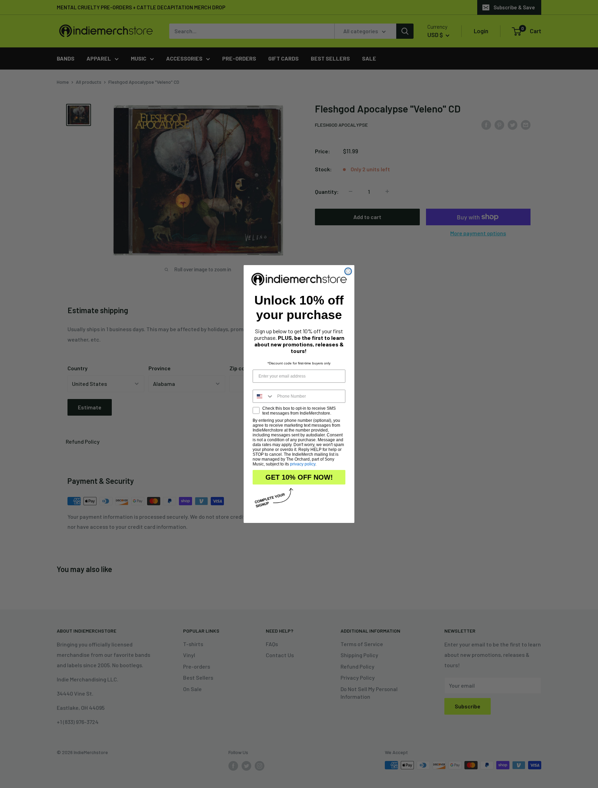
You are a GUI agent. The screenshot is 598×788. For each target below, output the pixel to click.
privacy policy (302, 464)
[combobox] (263, 396)
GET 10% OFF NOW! (299, 477)
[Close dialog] (348, 271)
